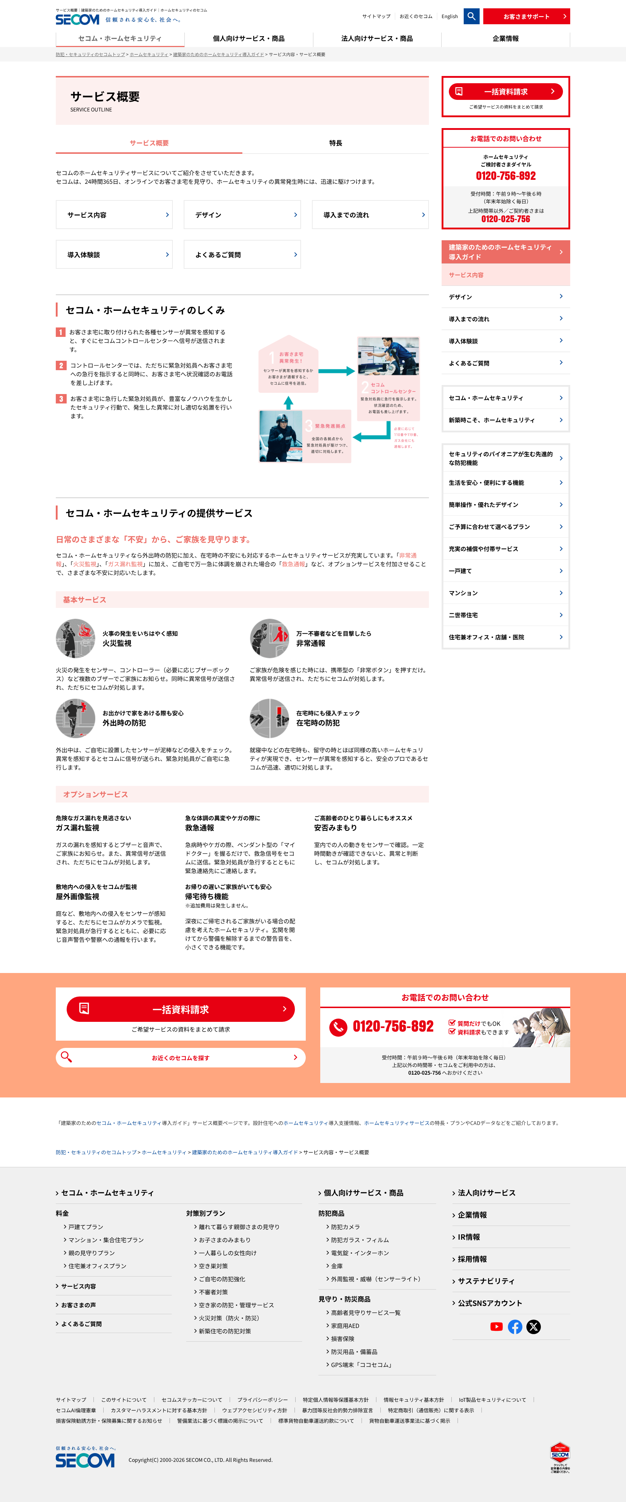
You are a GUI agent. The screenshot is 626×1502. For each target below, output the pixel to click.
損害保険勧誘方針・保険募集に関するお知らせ (109, 1420)
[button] (526, 16)
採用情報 (472, 1258)
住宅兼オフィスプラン (97, 1265)
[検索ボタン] (472, 16)
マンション (463, 592)
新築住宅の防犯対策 (225, 1331)
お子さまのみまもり (225, 1239)
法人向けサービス (487, 1192)
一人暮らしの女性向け (228, 1252)
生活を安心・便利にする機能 (486, 482)
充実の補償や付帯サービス (483, 548)
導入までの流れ (469, 318)
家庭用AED (345, 1325)
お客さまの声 (78, 1304)
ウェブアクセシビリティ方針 (254, 1410)
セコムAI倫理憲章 (76, 1410)
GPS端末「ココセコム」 (363, 1364)
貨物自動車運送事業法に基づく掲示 (409, 1420)
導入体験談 (463, 341)
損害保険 (342, 1338)
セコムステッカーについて (192, 1399)
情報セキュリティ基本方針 (414, 1399)
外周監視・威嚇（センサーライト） (377, 1278)
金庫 (337, 1265)
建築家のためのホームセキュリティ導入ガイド (218, 54)
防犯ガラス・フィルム (360, 1239)
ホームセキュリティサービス (397, 1122)
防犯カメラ (345, 1226)
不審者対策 (213, 1291)
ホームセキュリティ (149, 54)
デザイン (460, 296)
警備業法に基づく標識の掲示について (220, 1420)
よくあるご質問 (469, 363)
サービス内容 (466, 274)
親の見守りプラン (91, 1252)
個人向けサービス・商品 (364, 1192)
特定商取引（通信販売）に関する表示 (431, 1410)
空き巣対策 (213, 1265)
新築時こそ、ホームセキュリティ (492, 419)
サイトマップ (376, 16)
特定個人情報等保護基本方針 (336, 1399)
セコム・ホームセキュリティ (486, 397)
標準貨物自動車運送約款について (316, 1420)
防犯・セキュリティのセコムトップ (90, 54)
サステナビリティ (487, 1280)
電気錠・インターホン (360, 1252)
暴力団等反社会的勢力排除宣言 (337, 1410)
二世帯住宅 (463, 614)
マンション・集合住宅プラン (106, 1239)
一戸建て (460, 570)
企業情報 (472, 1214)
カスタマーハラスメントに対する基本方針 (159, 1410)
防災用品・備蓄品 (354, 1351)
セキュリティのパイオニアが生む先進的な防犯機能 (501, 458)
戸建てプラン (85, 1226)
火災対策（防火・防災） (231, 1317)
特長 (335, 142)
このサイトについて (124, 1399)
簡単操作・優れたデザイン (483, 504)
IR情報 (469, 1236)
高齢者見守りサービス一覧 (366, 1312)
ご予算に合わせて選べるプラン (489, 526)
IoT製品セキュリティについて (492, 1399)
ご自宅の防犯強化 (222, 1278)
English (450, 16)
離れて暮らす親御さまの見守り (239, 1226)
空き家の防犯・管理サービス (236, 1304)
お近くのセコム (416, 16)
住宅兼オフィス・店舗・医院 (486, 636)
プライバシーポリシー (262, 1399)
